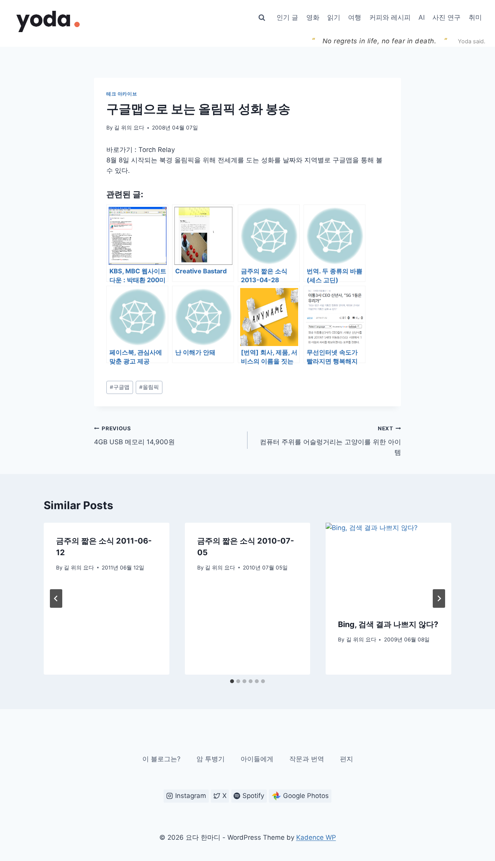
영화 (312, 17)
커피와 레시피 (390, 17)
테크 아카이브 (121, 94)
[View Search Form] (262, 18)
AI (421, 17)
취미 (475, 17)
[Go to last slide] (56, 598)
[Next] (439, 598)
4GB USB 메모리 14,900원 (134, 435)
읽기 (333, 17)
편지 (346, 759)
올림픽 (149, 387)
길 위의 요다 (129, 127)
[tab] (232, 681)
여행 (354, 17)
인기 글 (287, 17)
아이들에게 (257, 759)
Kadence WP (316, 837)
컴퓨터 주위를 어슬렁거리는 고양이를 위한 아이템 (330, 440)
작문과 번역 (306, 759)
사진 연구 (446, 17)
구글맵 (120, 387)
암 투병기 (210, 759)
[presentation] (388, 564)
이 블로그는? (161, 759)
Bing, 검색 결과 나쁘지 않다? (388, 624)
